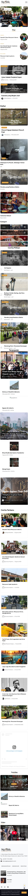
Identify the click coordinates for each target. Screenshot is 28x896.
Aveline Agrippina (7, 98)
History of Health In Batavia (11, 392)
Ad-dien (9, 879)
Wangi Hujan (6, 469)
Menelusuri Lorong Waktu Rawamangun (16, 814)
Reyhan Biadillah (7, 9)
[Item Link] (14, 16)
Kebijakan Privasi (5, 894)
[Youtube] (8, 887)
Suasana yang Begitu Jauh (10, 95)
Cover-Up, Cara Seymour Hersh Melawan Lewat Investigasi (14, 694)
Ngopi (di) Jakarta (8, 408)
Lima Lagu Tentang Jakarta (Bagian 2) (14, 434)
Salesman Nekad (5, 215)
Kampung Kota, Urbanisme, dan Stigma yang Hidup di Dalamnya (16, 872)
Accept (24, 892)
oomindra (6, 79)
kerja (3, 227)
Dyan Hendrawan (9, 669)
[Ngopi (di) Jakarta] (5, 2)
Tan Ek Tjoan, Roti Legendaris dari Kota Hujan (13, 639)
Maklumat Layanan (15, 894)
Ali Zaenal (8, 270)
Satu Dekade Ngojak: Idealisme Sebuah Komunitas (8, 46)
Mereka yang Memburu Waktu (9, 187)
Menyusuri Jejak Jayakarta (7, 56)
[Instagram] (2, 887)
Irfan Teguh (8, 296)
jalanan (4, 232)
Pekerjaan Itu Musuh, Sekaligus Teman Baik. (12, 163)
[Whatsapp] (5, 887)
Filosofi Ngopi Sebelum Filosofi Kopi (12, 131)
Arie (1, 166)
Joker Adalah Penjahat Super (11, 77)
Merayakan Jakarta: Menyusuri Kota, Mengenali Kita (12, 612)
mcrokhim (2, 189)
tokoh (4, 238)
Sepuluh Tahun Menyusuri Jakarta (12, 21)
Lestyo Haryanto (9, 348)
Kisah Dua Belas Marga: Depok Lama (12, 372)
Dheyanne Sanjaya (10, 643)
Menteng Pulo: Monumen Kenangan (15, 346)
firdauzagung (7, 134)
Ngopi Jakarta (3, 217)
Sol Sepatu (7, 268)
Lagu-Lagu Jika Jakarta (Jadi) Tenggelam (14, 666)
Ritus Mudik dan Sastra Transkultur (13, 453)
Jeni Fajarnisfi (7, 500)
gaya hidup (5, 244)
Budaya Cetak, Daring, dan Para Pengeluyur (14, 293)
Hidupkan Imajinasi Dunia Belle (12, 496)
